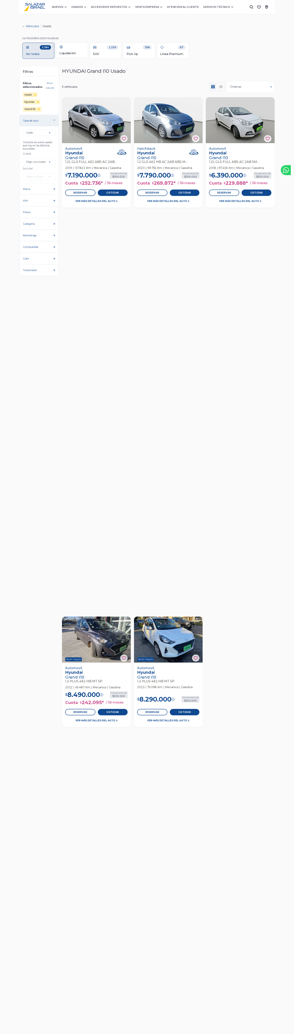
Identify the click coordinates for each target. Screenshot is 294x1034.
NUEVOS (57, 6)
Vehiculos (32, 26)
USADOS (77, 6)
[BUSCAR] (251, 7)
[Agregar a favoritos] (124, 138)
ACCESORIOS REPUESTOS (109, 6)
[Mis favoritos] (259, 7)
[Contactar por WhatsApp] (286, 170)
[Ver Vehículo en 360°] (122, 152)
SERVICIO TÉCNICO (216, 6)
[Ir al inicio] (34, 7)
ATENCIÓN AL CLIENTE (183, 6)
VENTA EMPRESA (147, 6)
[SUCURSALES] (266, 7)
